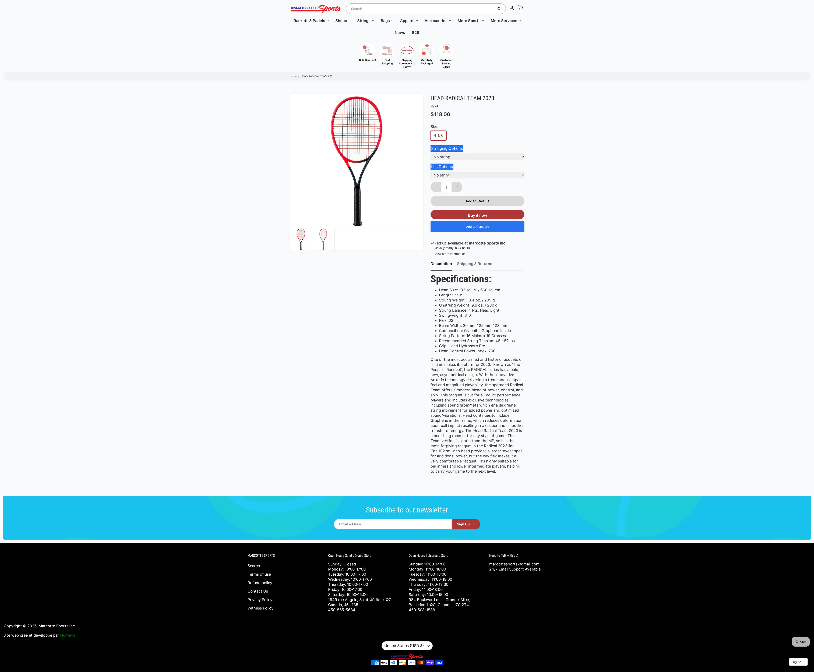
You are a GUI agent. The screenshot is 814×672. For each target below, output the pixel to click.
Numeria (67, 635)
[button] (798, 661)
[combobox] (419, 8)
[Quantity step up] (457, 187)
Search (254, 566)
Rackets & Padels (309, 20)
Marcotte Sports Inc (57, 626)
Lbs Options (442, 166)
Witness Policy (260, 608)
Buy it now (477, 215)
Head (434, 106)
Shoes (341, 20)
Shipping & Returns (474, 263)
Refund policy (260, 582)
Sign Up (463, 524)
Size (435, 126)
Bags (385, 20)
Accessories (436, 20)
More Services (504, 20)
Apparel (407, 20)
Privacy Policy (260, 599)
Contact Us (258, 591)
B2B (415, 32)
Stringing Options (447, 148)
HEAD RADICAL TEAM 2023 (317, 76)
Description (441, 263)
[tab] (444, 265)
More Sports (469, 20)
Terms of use (259, 574)
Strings (364, 20)
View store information (450, 253)
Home (293, 76)
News (400, 32)
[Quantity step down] (436, 187)
